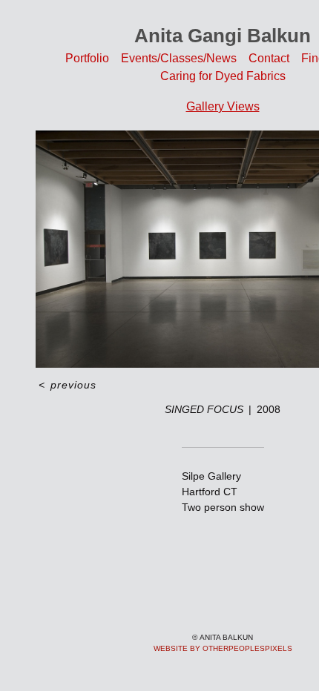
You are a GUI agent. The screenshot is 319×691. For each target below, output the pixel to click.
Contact (269, 58)
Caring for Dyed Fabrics (223, 76)
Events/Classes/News (179, 58)
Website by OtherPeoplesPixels (223, 648)
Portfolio (87, 58)
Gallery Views (223, 106)
